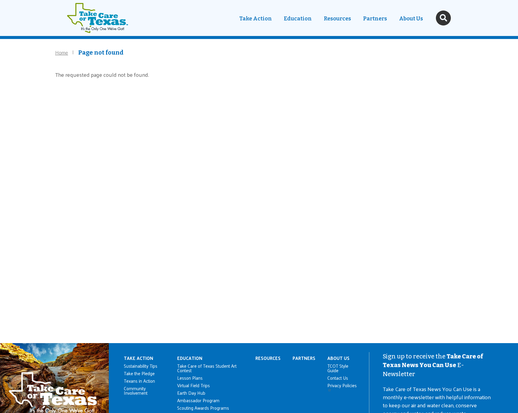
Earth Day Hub (191, 393)
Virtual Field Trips (193, 385)
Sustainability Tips (140, 366)
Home (61, 52)
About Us (411, 18)
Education (298, 18)
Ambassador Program (198, 400)
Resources (337, 18)
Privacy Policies (342, 386)
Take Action (255, 18)
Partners (375, 18)
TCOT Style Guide (337, 368)
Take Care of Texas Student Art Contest (207, 368)
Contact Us (337, 378)
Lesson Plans (190, 378)
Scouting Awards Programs (203, 408)
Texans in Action (139, 381)
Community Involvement (135, 390)
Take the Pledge (139, 373)
